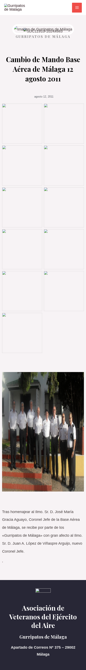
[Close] (81, 4)
